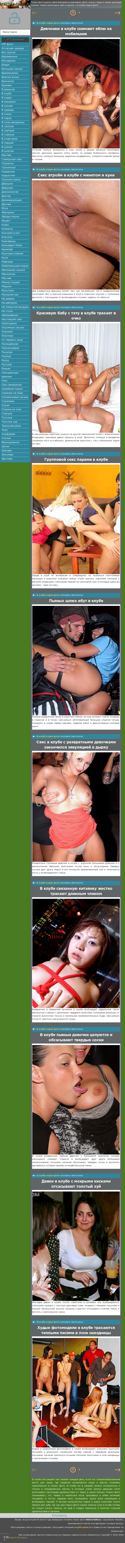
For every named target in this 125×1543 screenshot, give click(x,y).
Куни (5, 258)
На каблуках (9, 303)
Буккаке (7, 85)
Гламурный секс (12, 159)
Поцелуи (7, 352)
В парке (7, 118)
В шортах (8, 151)
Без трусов (8, 52)
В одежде (8, 110)
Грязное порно (11, 180)
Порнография (10, 348)
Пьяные (6, 356)
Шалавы (7, 451)
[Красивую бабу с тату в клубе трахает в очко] (76, 378)
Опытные (7, 336)
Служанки (8, 401)
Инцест (6, 221)
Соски (5, 405)
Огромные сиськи (13, 328)
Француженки (10, 442)
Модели (6, 286)
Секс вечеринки (12, 385)
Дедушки (7, 188)
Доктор (6, 196)
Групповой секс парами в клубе (76, 459)
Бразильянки (10, 73)
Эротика (7, 459)
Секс (5, 381)
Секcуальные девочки (10, 375)
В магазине (9, 102)
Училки (6, 438)
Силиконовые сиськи (15, 397)
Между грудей (11, 282)
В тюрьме (8, 143)
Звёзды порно (10, 217)
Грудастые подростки (8, 174)
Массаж (6, 278)
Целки (5, 446)
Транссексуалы (11, 426)
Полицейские (10, 344)
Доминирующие (12, 200)
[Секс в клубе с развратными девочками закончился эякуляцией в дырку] (76, 807)
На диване (8, 299)
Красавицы (9, 241)
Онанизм (7, 332)
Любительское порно (15, 266)
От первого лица (12, 340)
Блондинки (9, 61)
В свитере (8, 131)
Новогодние (9, 323)
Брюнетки (8, 81)
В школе (7, 147)
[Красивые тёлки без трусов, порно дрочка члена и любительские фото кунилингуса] (14, 6)
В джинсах (8, 89)
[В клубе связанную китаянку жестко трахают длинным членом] (76, 953)
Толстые (7, 418)
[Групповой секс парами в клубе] (76, 519)
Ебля (5, 208)
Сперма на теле (11, 409)
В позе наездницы (13, 122)
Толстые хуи (9, 422)
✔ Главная (15, 39)
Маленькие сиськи (13, 270)
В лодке (7, 98)
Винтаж (6, 155)
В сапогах (8, 126)
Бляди (5, 65)
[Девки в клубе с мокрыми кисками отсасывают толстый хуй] (76, 1246)
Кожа (5, 225)
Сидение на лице (12, 393)
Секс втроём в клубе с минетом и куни (76, 175)
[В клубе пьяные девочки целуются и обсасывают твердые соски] (76, 1100)
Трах (5, 430)
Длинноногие (10, 192)
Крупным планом (12, 254)
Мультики (8, 291)
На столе (7, 311)
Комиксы (7, 229)
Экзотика (7, 455)
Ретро (5, 360)
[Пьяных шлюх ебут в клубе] (76, 660)
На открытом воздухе (15, 307)
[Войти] (14, 18)
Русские (7, 365)
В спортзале (9, 139)
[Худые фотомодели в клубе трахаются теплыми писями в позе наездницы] (76, 1392)
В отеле (6, 114)
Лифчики (7, 262)
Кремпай (7, 249)
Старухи (7, 414)
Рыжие (6, 369)
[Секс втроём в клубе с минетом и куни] (76, 235)
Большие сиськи (12, 69)
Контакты (59, 1515)
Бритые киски (10, 77)
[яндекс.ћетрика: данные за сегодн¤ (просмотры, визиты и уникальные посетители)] (16, 1537)
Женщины (8, 212)
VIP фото (7, 44)
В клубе (6, 94)
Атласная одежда (13, 48)
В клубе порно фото (48, 23)
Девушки (7, 184)
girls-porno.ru (84, 1527)
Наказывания (10, 315)
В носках (7, 106)
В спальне (8, 135)
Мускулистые (10, 295)
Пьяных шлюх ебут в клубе (76, 601)
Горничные (9, 168)
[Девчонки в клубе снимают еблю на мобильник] (76, 93)
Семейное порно (12, 389)
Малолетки (8, 274)
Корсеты (7, 237)
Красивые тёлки (12, 245)
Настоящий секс (12, 319)
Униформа (8, 434)
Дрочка (6, 204)
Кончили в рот (11, 233)
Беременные (9, 57)
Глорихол (8, 163)
